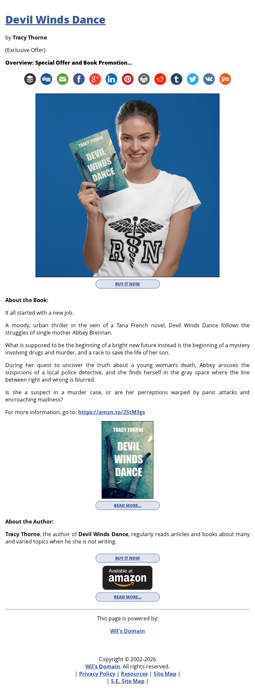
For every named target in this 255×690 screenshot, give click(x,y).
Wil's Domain (102, 666)
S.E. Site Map (127, 681)
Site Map (164, 673)
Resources (134, 673)
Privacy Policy (97, 673)
